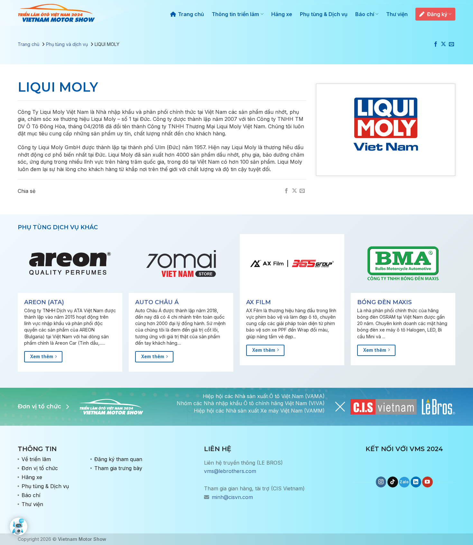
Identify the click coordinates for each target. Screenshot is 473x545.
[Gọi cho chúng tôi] (404, 482)
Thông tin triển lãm (235, 14)
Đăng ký (437, 14)
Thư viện (397, 14)
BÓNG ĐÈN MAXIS (384, 302)
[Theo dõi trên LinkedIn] (416, 482)
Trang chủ (191, 14)
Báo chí (364, 14)
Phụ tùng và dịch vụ (67, 44)
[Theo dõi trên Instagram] (381, 482)
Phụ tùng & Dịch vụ (324, 14)
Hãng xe (281, 14)
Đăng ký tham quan (118, 459)
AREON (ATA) (44, 302)
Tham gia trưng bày (118, 468)
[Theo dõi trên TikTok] (392, 482)
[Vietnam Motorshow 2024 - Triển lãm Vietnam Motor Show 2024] (56, 13)
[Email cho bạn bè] (451, 44)
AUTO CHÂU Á (157, 302)
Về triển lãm (36, 459)
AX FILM (258, 302)
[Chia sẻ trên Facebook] (435, 44)
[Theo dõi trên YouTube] (427, 482)
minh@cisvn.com (232, 497)
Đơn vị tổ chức (40, 468)
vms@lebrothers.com (230, 471)
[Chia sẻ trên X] (443, 44)
